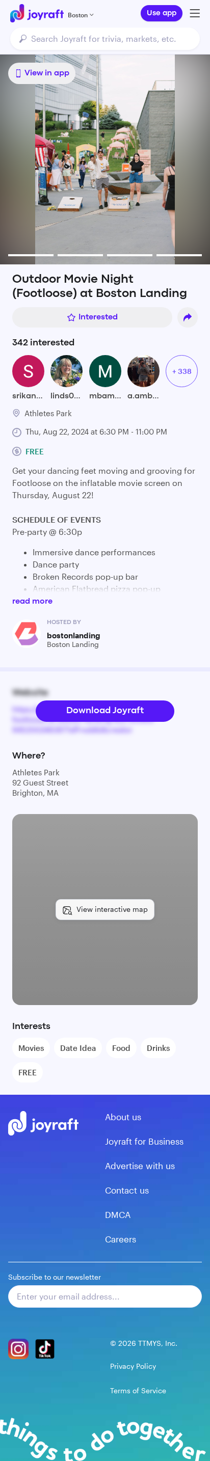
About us (123, 1117)
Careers (120, 1239)
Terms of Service (138, 1390)
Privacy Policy (133, 1366)
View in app (46, 73)
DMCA (117, 1214)
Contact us (127, 1190)
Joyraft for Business (144, 1141)
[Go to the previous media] (42, 159)
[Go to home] (37, 13)
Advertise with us (140, 1165)
